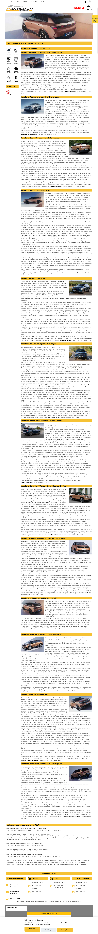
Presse (9, 81)
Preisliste (9, 95)
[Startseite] (89, 2)
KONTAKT (42, 1)
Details (16, 54)
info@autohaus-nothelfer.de (14, 892)
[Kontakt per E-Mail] (85, 2)
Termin (16, 81)
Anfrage (9, 63)
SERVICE (25, 1)
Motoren (16, 72)
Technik (9, 72)
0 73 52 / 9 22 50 (15, 898)
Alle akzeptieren (65, 929)
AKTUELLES (34, 1)
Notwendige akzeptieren (32, 929)
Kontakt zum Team (95, 17)
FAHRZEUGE (16, 1)
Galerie (16, 63)
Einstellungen (48, 929)
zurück (9, 54)
